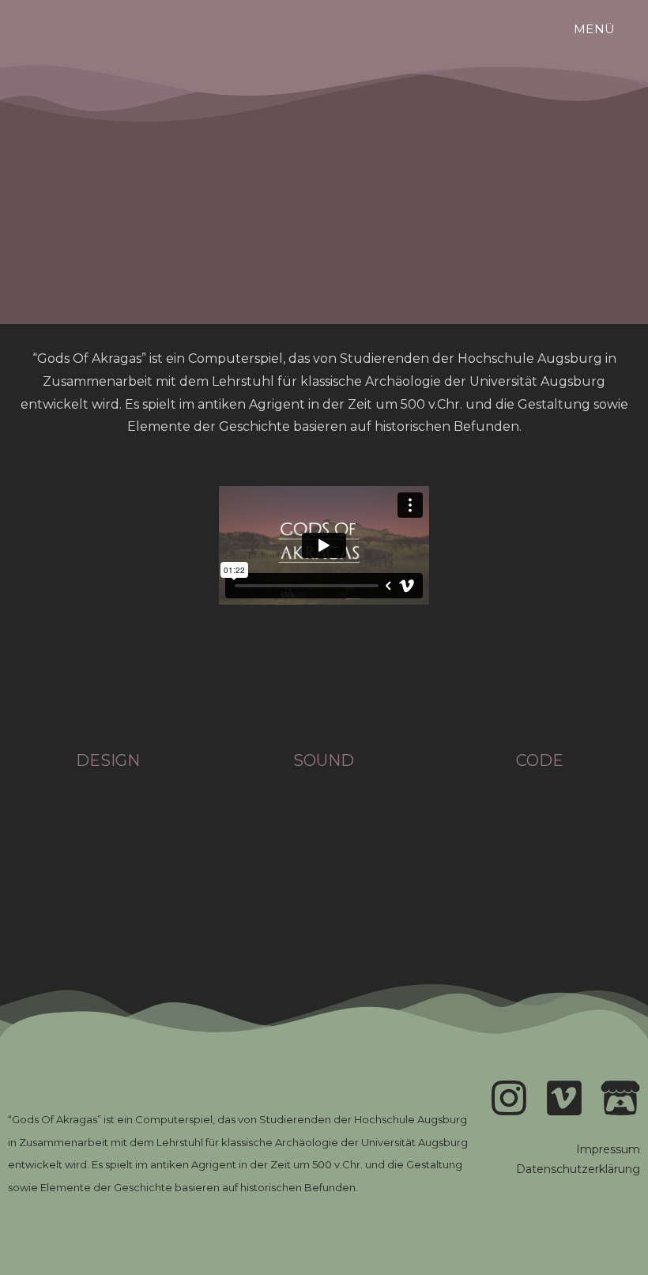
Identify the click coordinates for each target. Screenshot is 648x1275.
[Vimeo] (564, 1098)
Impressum (608, 1149)
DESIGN (108, 760)
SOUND (323, 760)
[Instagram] (509, 1098)
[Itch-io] (620, 1098)
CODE (539, 760)
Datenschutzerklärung (578, 1169)
